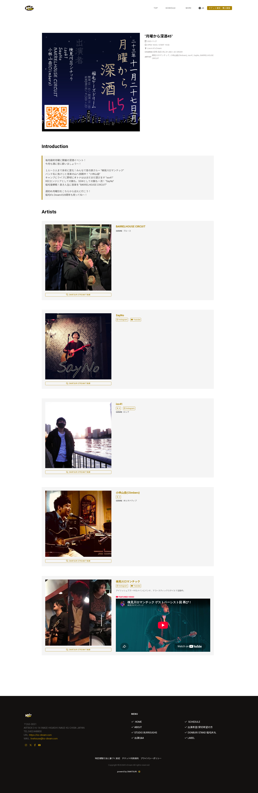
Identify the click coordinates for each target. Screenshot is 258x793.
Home (138, 721)
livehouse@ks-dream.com (44, 738)
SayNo (120, 315)
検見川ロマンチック (128, 581)
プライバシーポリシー (151, 758)
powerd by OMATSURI (127, 771)
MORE (188, 8)
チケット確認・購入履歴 (219, 8)
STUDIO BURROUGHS (145, 732)
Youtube (137, 320)
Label (191, 738)
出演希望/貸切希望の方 (200, 727)
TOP (156, 8)
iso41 (119, 404)
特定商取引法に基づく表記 (107, 758)
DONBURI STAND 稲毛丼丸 (202, 732)
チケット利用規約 (130, 758)
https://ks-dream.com (40, 735)
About (138, 727)
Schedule (194, 721)
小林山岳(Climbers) (128, 492)
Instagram (123, 320)
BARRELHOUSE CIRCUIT (130, 226)
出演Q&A (139, 738)
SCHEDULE (171, 8)
